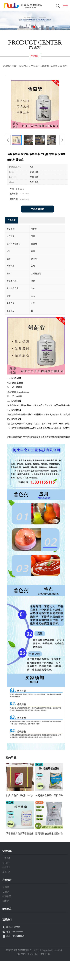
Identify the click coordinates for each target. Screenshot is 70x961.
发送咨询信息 (37, 209)
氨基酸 (5, 887)
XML (60, 950)
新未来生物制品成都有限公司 (19, 950)
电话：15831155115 (14, 932)
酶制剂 (5, 901)
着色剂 (45, 66)
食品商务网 (32, 954)
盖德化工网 (45, 954)
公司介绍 (6, 858)
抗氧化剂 (7, 896)
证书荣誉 (6, 863)
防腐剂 (5, 892)
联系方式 (6, 872)
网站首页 (23, 66)
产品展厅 (35, 66)
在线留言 (6, 867)
